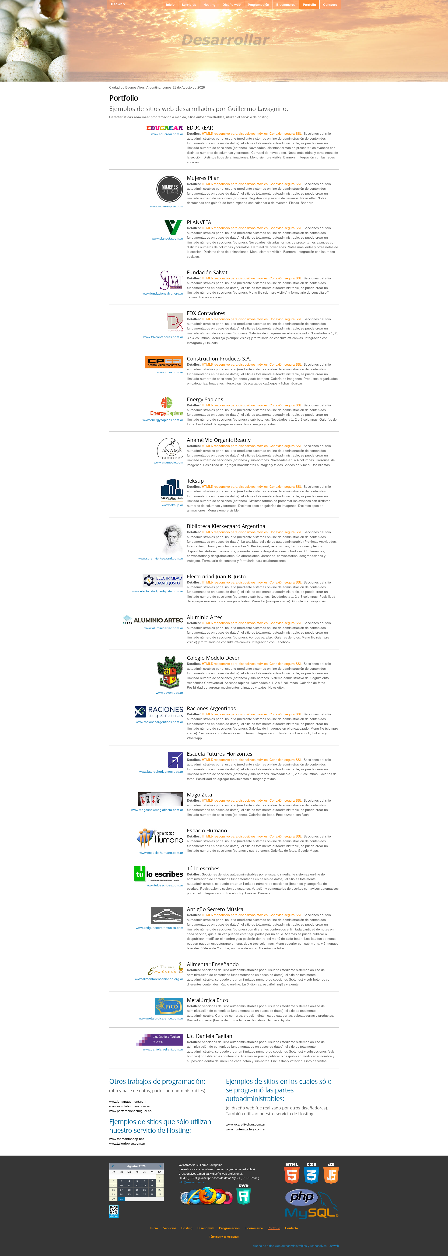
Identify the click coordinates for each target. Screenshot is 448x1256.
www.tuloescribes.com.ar (165, 885)
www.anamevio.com (168, 462)
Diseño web (232, 4)
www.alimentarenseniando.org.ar (159, 979)
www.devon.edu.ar (169, 692)
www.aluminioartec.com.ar (163, 628)
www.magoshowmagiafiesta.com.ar (157, 810)
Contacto (330, 4)
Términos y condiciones (224, 1236)
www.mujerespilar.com (166, 206)
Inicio (170, 4)
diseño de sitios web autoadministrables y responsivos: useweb (296, 1246)
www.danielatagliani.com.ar (163, 1049)
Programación (258, 4)
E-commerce (286, 4)
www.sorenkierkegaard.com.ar (160, 558)
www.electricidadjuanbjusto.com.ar (157, 591)
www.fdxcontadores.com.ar (163, 337)
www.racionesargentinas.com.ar (159, 722)
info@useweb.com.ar (192, 1182)
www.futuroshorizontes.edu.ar (161, 771)
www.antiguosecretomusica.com (159, 928)
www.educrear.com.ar (167, 134)
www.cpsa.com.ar (170, 372)
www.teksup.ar (172, 505)
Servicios (189, 4)
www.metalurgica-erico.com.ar (161, 1018)
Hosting (209, 4)
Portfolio (309, 4)
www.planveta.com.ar (167, 238)
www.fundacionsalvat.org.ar (163, 293)
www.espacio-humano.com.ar (161, 852)
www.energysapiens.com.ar (163, 420)
